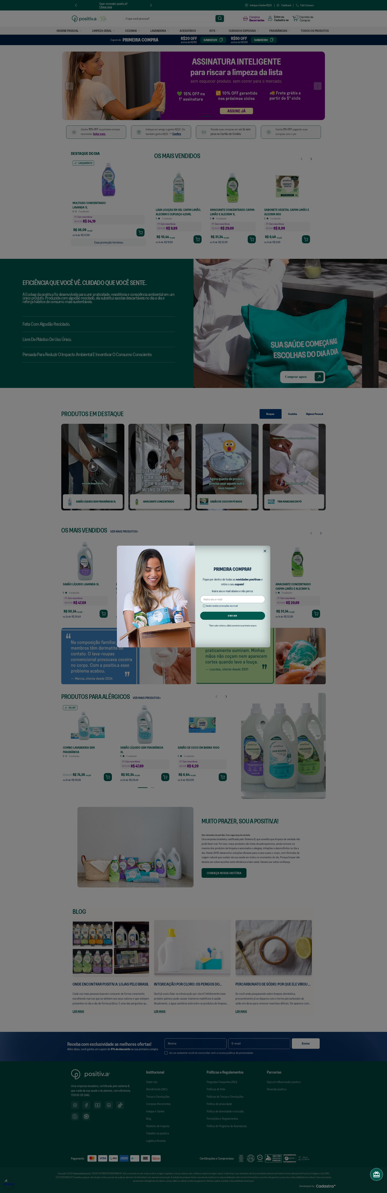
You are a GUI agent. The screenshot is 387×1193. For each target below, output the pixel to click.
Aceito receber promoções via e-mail (222, 605)
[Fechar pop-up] (265, 551)
